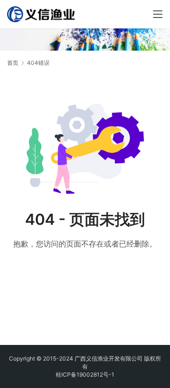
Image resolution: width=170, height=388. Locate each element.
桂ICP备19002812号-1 (85, 374)
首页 (12, 62)
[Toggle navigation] (158, 14)
